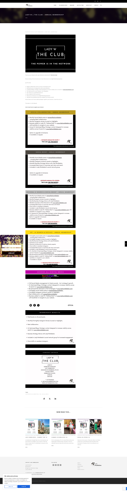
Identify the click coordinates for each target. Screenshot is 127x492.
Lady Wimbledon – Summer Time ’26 (36, 437)
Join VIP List (89, 5)
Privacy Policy (81, 469)
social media (45, 394)
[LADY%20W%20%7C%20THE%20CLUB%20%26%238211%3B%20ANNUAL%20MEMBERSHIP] (44, 399)
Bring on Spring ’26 (84, 437)
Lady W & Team (80, 5)
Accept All (24, 486)
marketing (36, 394)
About (79, 462)
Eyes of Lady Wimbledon (37, 31)
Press (79, 467)
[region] (17, 481)
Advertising (54, 31)
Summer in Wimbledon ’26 (59, 437)
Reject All (11, 486)
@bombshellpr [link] (54, 75)
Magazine (72, 5)
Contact (96, 5)
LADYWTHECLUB (29, 394)
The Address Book (63, 5)
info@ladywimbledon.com (40, 472)
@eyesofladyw (39, 474)
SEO (40, 394)
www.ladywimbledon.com (68, 89)
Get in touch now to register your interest (34, 107)
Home (55, 5)
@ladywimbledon (33, 474)
